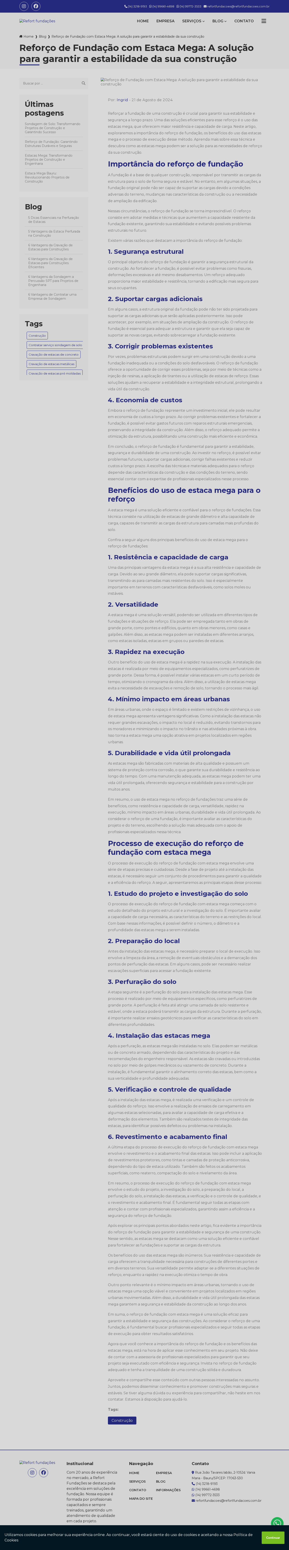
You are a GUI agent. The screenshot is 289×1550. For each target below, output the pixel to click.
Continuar (273, 1537)
